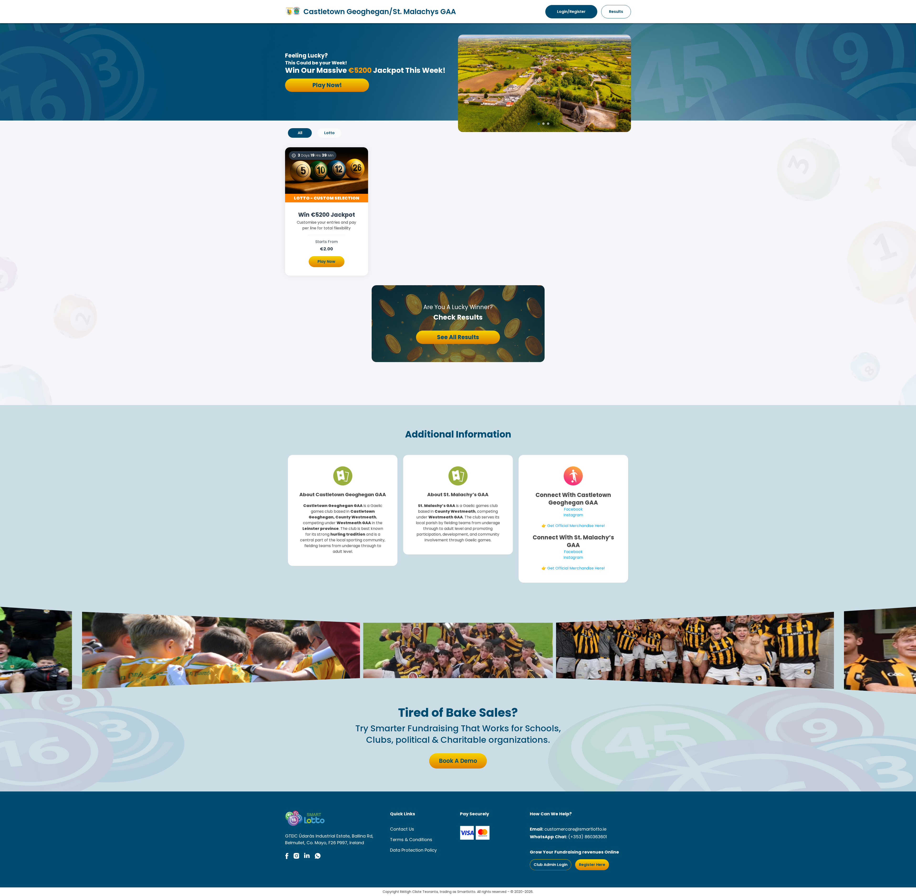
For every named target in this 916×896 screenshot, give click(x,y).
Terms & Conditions (411, 840)
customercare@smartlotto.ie (575, 829)
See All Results (458, 337)
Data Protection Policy (413, 850)
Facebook (573, 509)
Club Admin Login (550, 864)
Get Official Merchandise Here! (576, 525)
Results (616, 11)
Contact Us (402, 829)
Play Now (326, 261)
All (300, 133)
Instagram (573, 515)
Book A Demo (458, 761)
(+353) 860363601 (587, 837)
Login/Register (571, 11)
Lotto (329, 133)
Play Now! (327, 85)
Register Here (592, 864)
